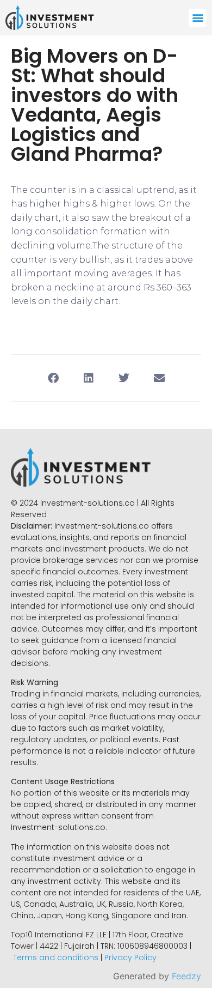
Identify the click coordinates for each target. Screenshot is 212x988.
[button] (198, 18)
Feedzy (186, 976)
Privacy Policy (130, 957)
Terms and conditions (55, 957)
